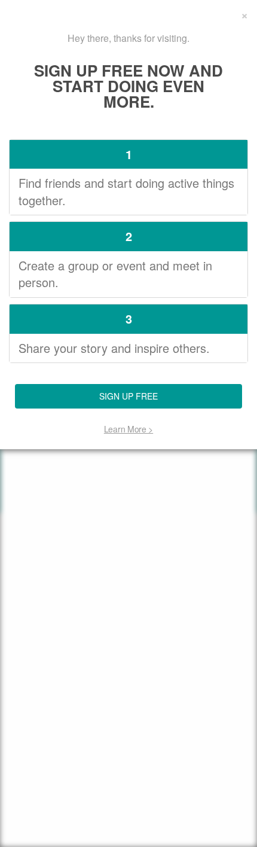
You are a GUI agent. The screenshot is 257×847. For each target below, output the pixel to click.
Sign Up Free (128, 396)
